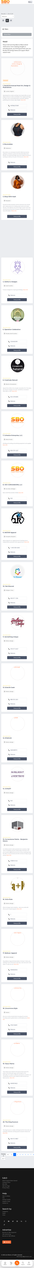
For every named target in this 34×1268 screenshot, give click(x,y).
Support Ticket (6, 1201)
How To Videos (6, 1196)
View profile (17, 114)
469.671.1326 (14, 598)
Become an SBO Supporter (9, 1232)
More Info (23, 100)
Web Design (20, 1256)
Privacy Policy (5, 1187)
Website (12, 110)
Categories (5, 1211)
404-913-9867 (14, 1139)
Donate (7, 1242)
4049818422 (13, 1083)
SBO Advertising (6, 1234)
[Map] (11, 20)
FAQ (3, 1198)
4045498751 (13, 750)
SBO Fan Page (6, 1186)
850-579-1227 (14, 450)
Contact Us (5, 1203)
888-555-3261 (14, 699)
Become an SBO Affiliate (8, 1236)
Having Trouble (6, 1199)
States (4, 1213)
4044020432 (13, 970)
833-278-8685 (14, 397)
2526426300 (13, 341)
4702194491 (13, 1025)
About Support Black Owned (9, 1180)
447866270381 (14, 105)
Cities (3, 1215)
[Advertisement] (17, 239)
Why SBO (4, 1184)
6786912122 (13, 861)
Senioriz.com (28, 1256)
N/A (11, 498)
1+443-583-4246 (15, 548)
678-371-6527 (14, 649)
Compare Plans (6, 1182)
